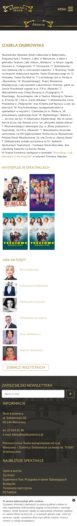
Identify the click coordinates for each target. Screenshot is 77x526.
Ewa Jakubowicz (30, 334)
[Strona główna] (18, 4)
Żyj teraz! (8, 475)
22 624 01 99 (15, 430)
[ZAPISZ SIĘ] (70, 394)
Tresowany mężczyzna (17, 488)
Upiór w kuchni (12, 470)
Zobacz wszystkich (25, 367)
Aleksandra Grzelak (32, 302)
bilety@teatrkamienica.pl (27, 434)
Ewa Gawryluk (29, 269)
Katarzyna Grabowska (34, 285)
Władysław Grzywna (33, 318)
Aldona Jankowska (31, 350)
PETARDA (9, 492)
